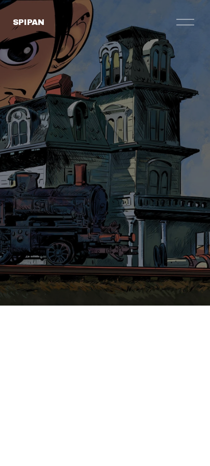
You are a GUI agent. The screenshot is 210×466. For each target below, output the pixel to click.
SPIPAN (28, 22)
